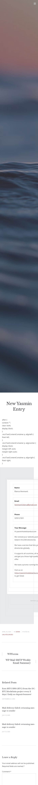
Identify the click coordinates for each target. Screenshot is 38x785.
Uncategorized (7, 634)
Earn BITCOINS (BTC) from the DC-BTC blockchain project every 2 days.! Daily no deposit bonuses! (18, 691)
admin (18, 632)
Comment (6, 771)
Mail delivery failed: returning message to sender (18, 709)
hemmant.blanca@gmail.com (25, 505)
